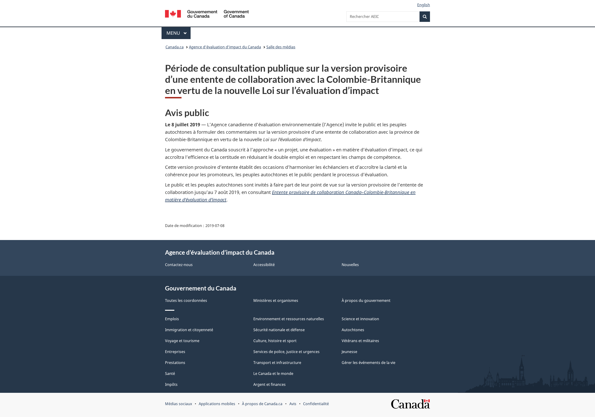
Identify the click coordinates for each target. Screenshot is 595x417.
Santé (170, 373)
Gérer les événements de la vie (368, 362)
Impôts (171, 384)
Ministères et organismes (275, 300)
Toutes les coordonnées (186, 300)
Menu (178, 33)
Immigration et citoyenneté (189, 329)
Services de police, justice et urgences (286, 351)
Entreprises (175, 351)
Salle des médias (280, 47)
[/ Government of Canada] (207, 14)
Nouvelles (350, 264)
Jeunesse (349, 351)
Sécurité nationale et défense (279, 329)
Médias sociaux (178, 403)
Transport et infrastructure (277, 362)
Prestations (175, 362)
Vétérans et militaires (360, 340)
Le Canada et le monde (273, 373)
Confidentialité (316, 403)
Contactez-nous (179, 264)
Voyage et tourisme (182, 340)
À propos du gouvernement (366, 300)
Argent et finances (269, 384)
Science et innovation (360, 318)
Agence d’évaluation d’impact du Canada (225, 47)
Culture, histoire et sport (275, 340)
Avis (292, 403)
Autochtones (353, 329)
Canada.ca (174, 47)
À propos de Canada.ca (262, 403)
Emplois (172, 318)
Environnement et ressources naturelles (288, 318)
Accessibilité (264, 264)
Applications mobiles (217, 403)
